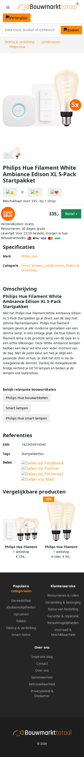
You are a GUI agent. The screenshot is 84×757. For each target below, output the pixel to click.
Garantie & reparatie (63, 616)
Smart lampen (32, 265)
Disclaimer (42, 696)
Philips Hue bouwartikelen (27, 398)
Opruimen (21, 614)
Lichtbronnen (54, 265)
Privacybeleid (40, 691)
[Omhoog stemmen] (10, 192)
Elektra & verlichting (21, 628)
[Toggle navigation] (8, 7)
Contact (42, 664)
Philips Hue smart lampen (26, 418)
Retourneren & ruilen (63, 595)
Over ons (42, 670)
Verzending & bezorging (63, 602)
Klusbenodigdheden (21, 607)
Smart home (21, 635)
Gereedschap (21, 600)
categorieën (21, 591)
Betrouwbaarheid (42, 684)
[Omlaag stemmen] (35, 192)
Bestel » (71, 213)
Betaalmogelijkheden (63, 623)
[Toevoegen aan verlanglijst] (55, 192)
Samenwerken (42, 677)
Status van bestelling (63, 609)
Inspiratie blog (42, 657)
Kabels (21, 621)
